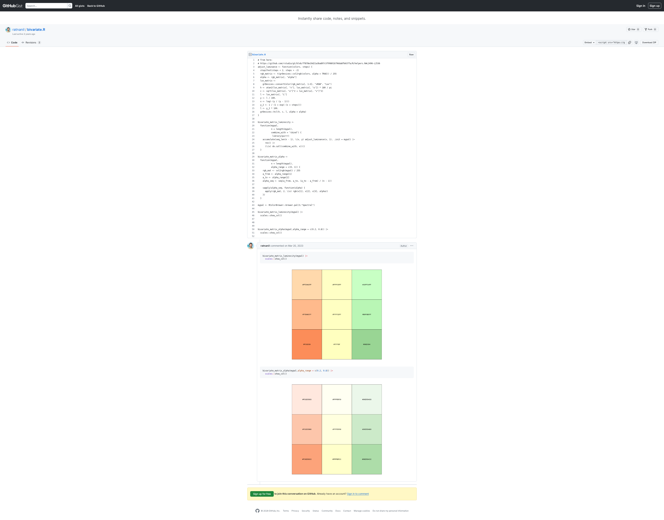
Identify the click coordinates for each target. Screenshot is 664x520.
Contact (347, 510)
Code (14, 42)
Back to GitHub (96, 5)
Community (327, 510)
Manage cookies (362, 510)
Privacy (295, 510)
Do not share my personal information (391, 510)
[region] (332, 148)
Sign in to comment (358, 493)
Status (316, 510)
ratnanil (18, 29)
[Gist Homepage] (13, 6)
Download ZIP (649, 42)
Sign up (655, 5)
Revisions (33, 42)
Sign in (640, 5)
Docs (337, 510)
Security (306, 510)
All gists (80, 5)
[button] (630, 42)
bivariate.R (36, 29)
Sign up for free (262, 493)
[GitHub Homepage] (257, 511)
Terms (286, 510)
